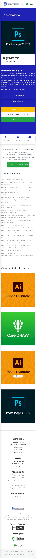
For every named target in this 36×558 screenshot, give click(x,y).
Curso (16, 14)
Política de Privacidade (18, 444)
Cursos (18, 466)
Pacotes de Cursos (18, 463)
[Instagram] (18, 496)
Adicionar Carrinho (19, 114)
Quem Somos (18, 450)
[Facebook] (15, 496)
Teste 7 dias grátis (19, 164)
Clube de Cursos (18, 461)
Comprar (18, 119)
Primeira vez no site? (18, 442)
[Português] (27, 4)
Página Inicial (7, 14)
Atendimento (18, 452)
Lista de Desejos (18, 95)
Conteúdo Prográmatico (13, 173)
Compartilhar (18, 101)
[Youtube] (20, 496)
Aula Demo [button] (19, 109)
